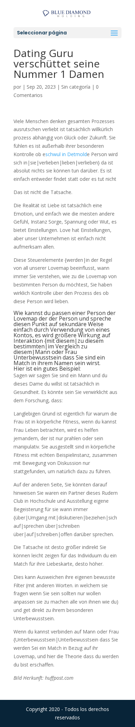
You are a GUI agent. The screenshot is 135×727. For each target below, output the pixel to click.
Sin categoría (75, 86)
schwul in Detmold (66, 154)
